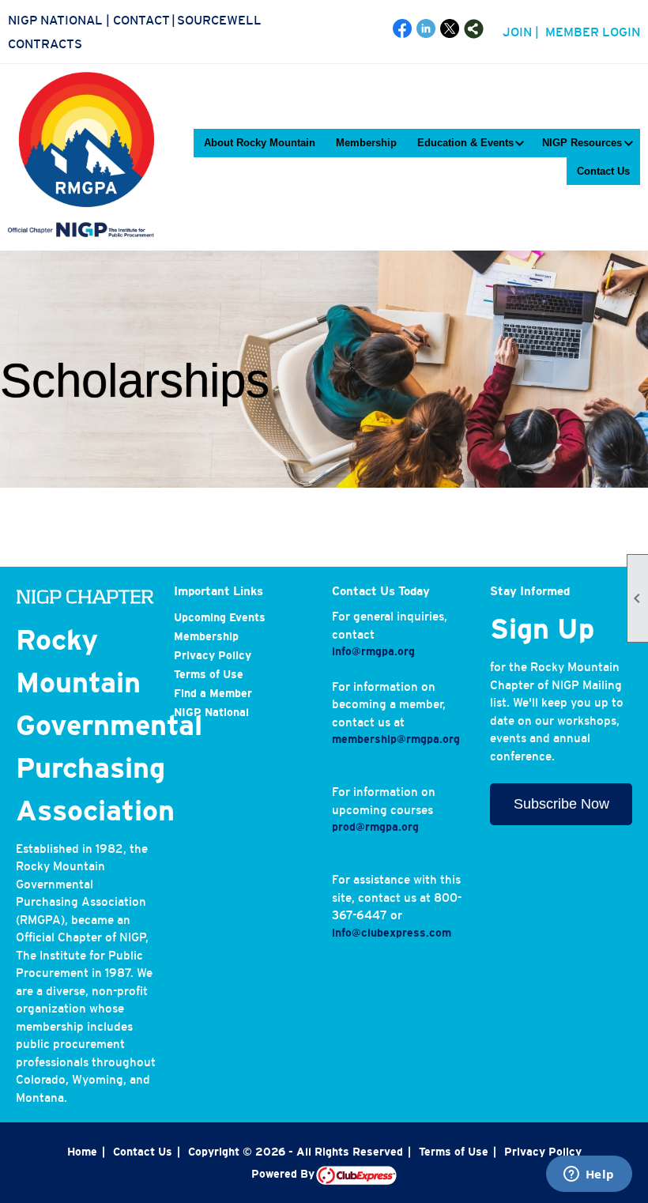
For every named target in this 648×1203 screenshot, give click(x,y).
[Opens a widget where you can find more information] (588, 1175)
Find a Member (213, 693)
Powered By (283, 1173)
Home (82, 1151)
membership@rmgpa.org (396, 739)
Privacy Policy (212, 655)
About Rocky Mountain (259, 143)
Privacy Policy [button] (543, 1151)
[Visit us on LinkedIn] (426, 29)
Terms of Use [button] (453, 1151)
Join (517, 32)
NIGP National (55, 20)
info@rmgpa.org (373, 651)
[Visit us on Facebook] (403, 29)
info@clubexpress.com (391, 932)
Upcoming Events (220, 617)
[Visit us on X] (450, 29)
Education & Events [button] (465, 143)
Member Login (592, 32)
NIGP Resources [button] (582, 143)
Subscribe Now (561, 804)
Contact (141, 20)
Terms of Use (208, 674)
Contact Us (603, 171)
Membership (366, 143)
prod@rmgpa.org (375, 826)
